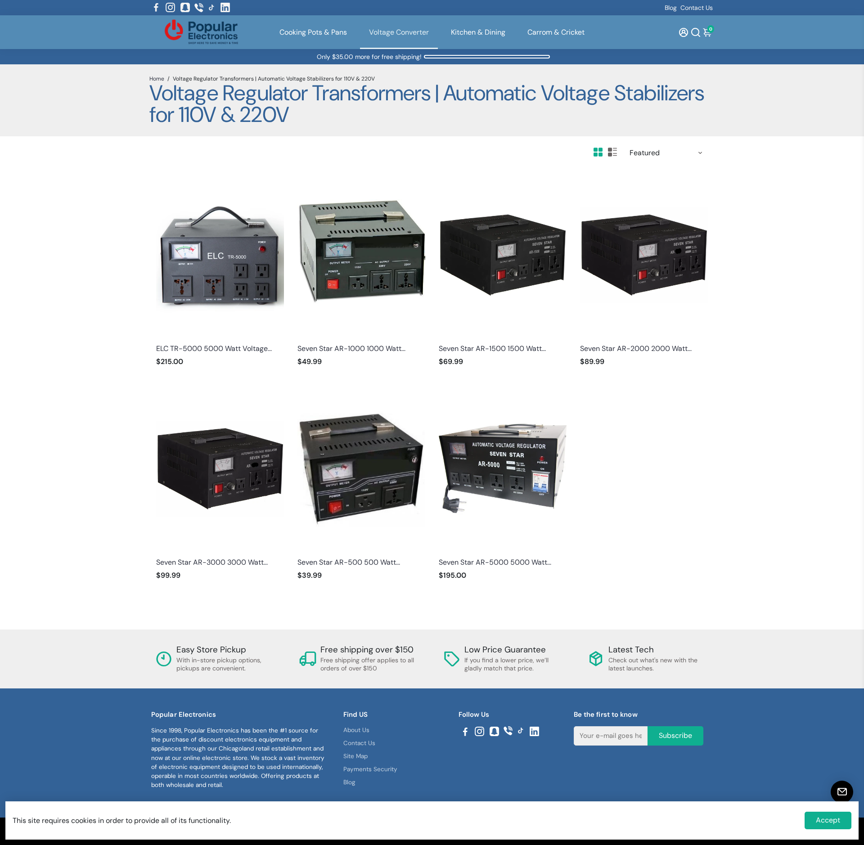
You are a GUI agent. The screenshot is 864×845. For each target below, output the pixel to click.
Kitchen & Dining (478, 32)
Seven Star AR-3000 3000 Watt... (212, 562)
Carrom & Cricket (556, 32)
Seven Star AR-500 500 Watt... (348, 562)
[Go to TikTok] (211, 7)
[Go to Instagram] (170, 7)
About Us (356, 730)
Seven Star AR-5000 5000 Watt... (495, 562)
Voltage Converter (399, 32)
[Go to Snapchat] (185, 7)
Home (156, 78)
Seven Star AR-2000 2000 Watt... (636, 348)
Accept (828, 820)
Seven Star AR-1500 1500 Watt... (492, 348)
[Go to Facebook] (156, 7)
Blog (671, 8)
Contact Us (696, 8)
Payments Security (370, 769)
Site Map (355, 756)
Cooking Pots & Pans (313, 32)
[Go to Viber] (198, 7)
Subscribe (675, 735)
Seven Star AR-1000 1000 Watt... (351, 348)
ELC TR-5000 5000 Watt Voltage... (214, 348)
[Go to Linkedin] (225, 7)
